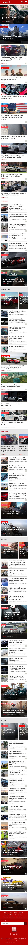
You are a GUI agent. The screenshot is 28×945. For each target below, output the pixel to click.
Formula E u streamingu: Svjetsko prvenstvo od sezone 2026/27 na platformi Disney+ (17, 475)
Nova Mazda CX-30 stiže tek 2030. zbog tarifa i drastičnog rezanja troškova (13, 156)
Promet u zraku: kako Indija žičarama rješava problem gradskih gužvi (12, 385)
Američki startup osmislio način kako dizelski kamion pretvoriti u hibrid (17, 824)
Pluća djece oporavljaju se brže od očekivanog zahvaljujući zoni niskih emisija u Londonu (12, 36)
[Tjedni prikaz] (22, 2)
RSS (2, 938)
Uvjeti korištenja (8, 938)
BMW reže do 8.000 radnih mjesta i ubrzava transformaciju (13, 851)
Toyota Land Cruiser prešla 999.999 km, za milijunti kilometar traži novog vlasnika (14, 632)
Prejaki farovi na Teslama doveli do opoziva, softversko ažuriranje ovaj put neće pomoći (17, 494)
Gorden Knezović (4, 427)
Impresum (8, 940)
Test (3, 295)
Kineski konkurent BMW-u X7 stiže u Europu (13, 904)
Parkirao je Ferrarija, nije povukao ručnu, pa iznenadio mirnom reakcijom (18, 580)
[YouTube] (14, 934)
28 (25, 620)
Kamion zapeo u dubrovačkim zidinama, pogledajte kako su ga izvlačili (17, 798)
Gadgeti (4, 272)
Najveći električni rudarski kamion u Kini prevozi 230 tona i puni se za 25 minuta (18, 216)
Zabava (3, 522)
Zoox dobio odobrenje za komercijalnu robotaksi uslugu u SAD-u (17, 753)
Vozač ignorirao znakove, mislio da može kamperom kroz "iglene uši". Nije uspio (17, 225)
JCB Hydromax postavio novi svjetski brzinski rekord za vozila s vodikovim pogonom (18, 485)
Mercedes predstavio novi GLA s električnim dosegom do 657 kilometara (12, 867)
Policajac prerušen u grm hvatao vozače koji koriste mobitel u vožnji (17, 743)
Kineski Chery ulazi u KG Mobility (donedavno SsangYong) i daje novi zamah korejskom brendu (17, 562)
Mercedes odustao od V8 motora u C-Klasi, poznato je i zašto (13, 97)
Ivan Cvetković (5, 306)
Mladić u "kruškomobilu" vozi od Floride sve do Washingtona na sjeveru (17, 833)
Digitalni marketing (7, 703)
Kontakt (20, 940)
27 (25, 909)
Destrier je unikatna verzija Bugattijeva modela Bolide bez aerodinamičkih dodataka (17, 668)
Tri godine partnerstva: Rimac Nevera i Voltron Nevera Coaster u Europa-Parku (13, 529)
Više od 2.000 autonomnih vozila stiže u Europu (13, 423)
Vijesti (3, 87)
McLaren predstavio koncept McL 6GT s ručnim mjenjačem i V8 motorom (13, 367)
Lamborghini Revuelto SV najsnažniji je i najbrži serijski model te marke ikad (14, 261)
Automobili (5, 145)
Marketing (14, 940)
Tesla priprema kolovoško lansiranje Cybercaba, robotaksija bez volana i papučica (12, 117)
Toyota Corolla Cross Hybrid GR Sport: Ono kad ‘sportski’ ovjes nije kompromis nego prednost (9, 300)
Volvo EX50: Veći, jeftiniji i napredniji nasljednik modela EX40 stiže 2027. (16, 780)
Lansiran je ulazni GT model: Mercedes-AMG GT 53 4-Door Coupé (14, 512)
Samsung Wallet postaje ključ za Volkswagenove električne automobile (17, 235)
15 (16, 308)
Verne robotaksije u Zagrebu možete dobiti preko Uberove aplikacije (12, 175)
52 (26, 179)
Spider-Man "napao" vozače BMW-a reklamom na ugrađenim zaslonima (13, 711)
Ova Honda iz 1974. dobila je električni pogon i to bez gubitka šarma (17, 763)
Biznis (3, 843)
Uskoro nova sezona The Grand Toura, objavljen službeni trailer (12, 78)
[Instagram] (17, 934)
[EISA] (14, 929)
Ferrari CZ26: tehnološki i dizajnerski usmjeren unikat (12, 404)
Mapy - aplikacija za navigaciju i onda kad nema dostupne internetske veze (17, 328)
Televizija (4, 68)
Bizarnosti (4, 126)
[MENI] (25, 2)
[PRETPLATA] (25, 923)
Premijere (4, 504)
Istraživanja (4, 7)
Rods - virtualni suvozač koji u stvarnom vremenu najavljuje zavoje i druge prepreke (16, 597)
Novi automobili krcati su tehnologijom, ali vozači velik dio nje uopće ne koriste (13, 18)
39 (26, 63)
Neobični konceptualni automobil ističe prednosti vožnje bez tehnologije (17, 650)
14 (26, 500)
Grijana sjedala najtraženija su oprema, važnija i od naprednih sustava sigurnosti (12, 614)
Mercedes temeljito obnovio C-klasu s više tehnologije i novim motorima (13, 194)
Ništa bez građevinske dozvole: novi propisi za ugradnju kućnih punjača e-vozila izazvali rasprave (14, 58)
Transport (4, 164)
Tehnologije (5, 413)
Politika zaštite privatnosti (20, 938)
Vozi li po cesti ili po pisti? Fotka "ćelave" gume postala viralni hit (13, 137)
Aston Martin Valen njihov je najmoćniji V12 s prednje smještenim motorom (16, 206)
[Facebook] (10, 934)
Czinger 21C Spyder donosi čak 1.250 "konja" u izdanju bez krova (9, 550)
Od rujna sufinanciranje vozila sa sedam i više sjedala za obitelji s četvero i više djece (12, 885)
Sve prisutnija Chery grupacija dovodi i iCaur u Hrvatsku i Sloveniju (16, 338)
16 (25, 874)
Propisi (3, 47)
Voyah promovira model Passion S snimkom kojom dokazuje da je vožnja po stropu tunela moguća (18, 245)
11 (25, 819)
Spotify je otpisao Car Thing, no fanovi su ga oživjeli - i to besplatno (13, 280)
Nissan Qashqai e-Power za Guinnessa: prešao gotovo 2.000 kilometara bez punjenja (12, 692)
